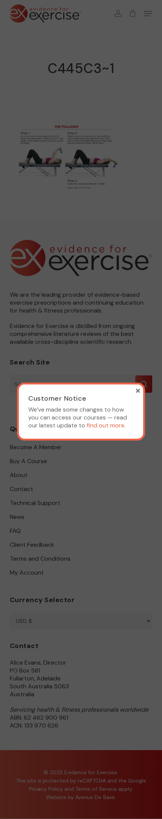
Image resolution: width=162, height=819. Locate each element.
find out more (105, 425)
